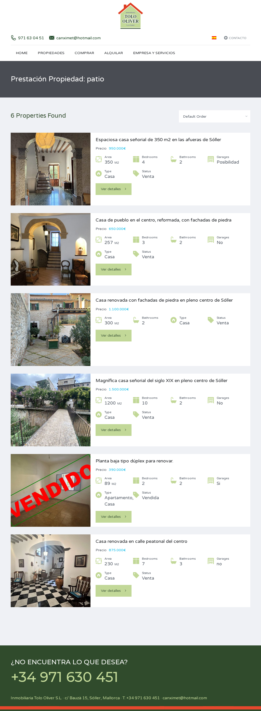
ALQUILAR (113, 53)
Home (22, 53)
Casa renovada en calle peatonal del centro (141, 541)
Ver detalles (111, 189)
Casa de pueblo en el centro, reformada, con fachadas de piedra (163, 220)
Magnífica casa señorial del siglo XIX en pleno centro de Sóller (161, 380)
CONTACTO (237, 38)
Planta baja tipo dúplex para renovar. (134, 461)
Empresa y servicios (154, 53)
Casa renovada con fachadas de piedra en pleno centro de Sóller (164, 300)
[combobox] (214, 116)
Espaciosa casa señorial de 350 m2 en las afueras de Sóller (158, 139)
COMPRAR (84, 53)
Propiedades (51, 53)
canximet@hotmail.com (78, 38)
